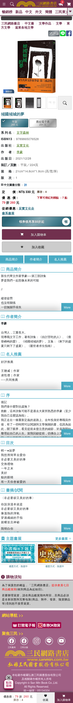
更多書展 (62, 539)
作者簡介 (36, 259)
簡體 (48, 11)
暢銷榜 (7, 11)
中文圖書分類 (12, 185)
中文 (28, 11)
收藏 (45, 700)
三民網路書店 (10, 23)
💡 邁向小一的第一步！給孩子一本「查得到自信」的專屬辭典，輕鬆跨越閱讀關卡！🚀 (69, 18)
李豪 (20, 152)
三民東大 (62, 11)
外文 (38, 11)
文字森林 (23, 132)
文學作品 (45, 23)
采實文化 (23, 145)
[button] (70, 558)
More (67, 307)
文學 (59, 23)
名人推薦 (60, 259)
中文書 (29, 23)
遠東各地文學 (24, 27)
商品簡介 (11, 259)
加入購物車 (64, 700)
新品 (18, 11)
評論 (56, 33)
